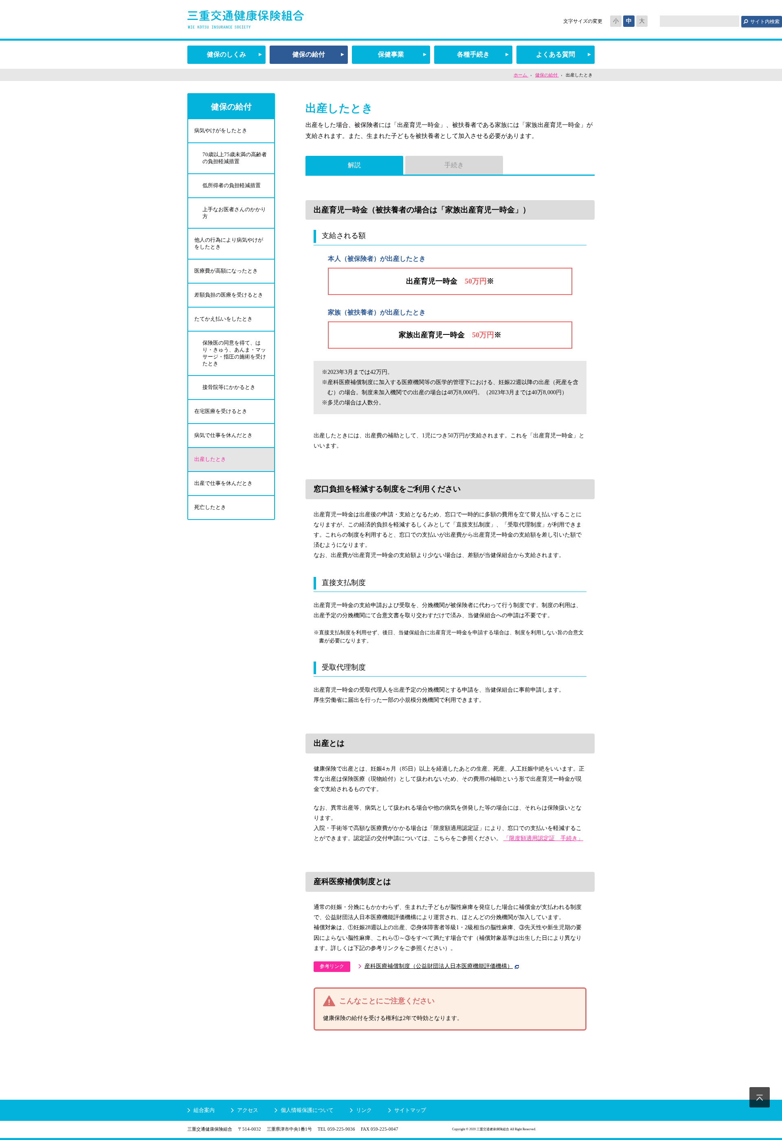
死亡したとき (210, 507)
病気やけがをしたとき (220, 130)
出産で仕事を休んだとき (223, 483)
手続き (454, 165)
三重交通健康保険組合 (245, 19)
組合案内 (204, 1110)
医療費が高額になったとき (226, 271)
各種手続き (473, 54)
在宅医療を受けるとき (220, 411)
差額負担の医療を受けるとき (228, 295)
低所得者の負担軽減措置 (231, 185)
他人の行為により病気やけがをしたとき (228, 243)
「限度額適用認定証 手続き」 (543, 838)
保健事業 (391, 54)
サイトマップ (410, 1110)
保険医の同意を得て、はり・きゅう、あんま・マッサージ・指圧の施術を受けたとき (234, 353)
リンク (364, 1110)
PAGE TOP (759, 1097)
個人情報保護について (307, 1110)
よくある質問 (555, 54)
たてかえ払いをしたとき (223, 319)
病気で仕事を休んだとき (223, 435)
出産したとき (210, 459)
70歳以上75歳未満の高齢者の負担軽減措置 (234, 157)
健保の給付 (308, 54)
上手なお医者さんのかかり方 (234, 212)
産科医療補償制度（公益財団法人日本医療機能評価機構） (439, 966)
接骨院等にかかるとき (228, 387)
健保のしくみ (226, 54)
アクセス (247, 1110)
